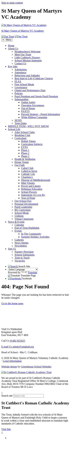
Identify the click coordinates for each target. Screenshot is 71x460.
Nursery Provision (24, 251)
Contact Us (20, 63)
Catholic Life (28, 174)
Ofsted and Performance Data (30, 90)
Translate (32, 272)
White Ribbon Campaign (34, 117)
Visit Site (6, 429)
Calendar (19, 224)
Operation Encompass (32, 105)
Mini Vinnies (28, 183)
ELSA (18, 81)
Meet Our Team (23, 54)
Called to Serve (29, 171)
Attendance (20, 72)
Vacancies (20, 260)
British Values (28, 141)
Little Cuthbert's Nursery (27, 57)
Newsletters (21, 245)
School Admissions (25, 254)
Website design (9, 366)
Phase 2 (25, 153)
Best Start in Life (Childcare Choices (34, 78)
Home (11, 45)
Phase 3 (25, 156)
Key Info (12, 66)
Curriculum (20, 138)
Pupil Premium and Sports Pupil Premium (36, 96)
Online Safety (28, 102)
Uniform (19, 215)
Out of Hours (28, 108)
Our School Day (23, 201)
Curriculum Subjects (31, 144)
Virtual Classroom (24, 218)
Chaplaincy (27, 177)
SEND (18, 120)
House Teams (22, 162)
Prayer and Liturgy (31, 186)
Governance (21, 87)
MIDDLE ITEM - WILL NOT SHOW (28, 126)
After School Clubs (25, 132)
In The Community (31, 233)
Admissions (21, 69)
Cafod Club (27, 168)
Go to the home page (12, 303)
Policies (19, 93)
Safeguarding (21, 99)
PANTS (25, 111)
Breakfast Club (22, 135)
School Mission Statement (28, 60)
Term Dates (21, 123)
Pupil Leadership (23, 207)
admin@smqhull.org (17, 346)
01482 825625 (17, 340)
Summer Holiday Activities (35, 236)
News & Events (16, 221)
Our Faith (20, 165)
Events (18, 230)
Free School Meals (24, 84)
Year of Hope (28, 198)
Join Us (12, 248)
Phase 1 (25, 150)
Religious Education (31, 189)
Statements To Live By (33, 195)
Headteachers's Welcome (27, 51)
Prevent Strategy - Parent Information (40, 114)
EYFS (24, 147)
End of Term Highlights (27, 227)
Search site (7, 395)
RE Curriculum (23, 210)
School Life (14, 129)
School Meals (22, 212)
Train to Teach (22, 257)
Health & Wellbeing (25, 159)
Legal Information (12, 361)
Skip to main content (12, 2)
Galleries (19, 239)
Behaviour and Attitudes (27, 75)
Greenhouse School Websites (36, 366)
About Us (13, 48)
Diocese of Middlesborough (35, 180)
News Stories (21, 242)
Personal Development (26, 204)
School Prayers (29, 192)
